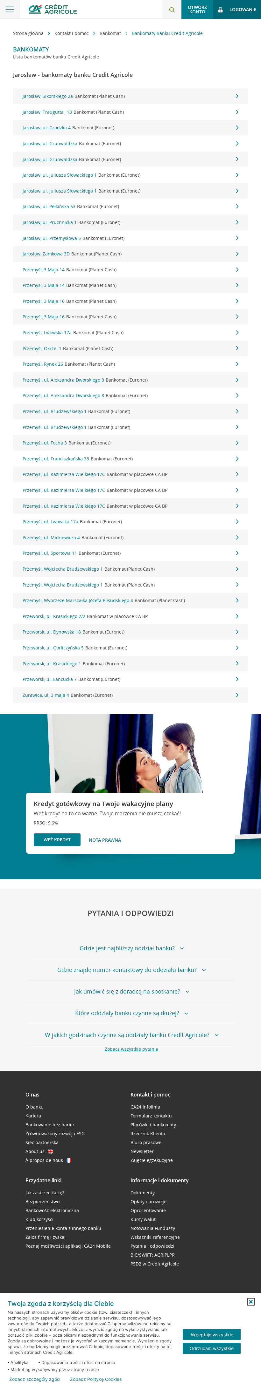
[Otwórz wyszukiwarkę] (171, 9)
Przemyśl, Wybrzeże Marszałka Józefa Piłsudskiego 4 (104, 600)
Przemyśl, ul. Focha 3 (66, 443)
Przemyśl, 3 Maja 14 (69, 270)
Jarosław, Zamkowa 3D (72, 254)
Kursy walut (143, 1219)
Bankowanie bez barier (49, 1125)
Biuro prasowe (145, 1142)
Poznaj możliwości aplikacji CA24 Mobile (68, 1246)
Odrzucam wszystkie (212, 1348)
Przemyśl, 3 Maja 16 (69, 301)
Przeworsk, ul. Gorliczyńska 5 (75, 648)
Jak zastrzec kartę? (44, 1193)
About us (35, 1151)
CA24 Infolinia (145, 1107)
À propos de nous (44, 1160)
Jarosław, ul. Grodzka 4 (68, 128)
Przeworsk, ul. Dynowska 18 (73, 632)
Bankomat (111, 33)
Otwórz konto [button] (197, 9)
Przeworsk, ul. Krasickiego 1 (74, 664)
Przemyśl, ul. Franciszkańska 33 (78, 459)
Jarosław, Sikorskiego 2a (74, 96)
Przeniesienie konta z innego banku (63, 1228)
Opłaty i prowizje (148, 1201)
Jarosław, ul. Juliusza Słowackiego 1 (81, 175)
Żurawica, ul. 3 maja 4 (68, 695)
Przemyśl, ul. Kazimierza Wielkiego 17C (95, 474)
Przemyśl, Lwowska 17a (73, 332)
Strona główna (29, 33)
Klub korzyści (39, 1219)
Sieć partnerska (42, 1142)
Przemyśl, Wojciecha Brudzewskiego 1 (89, 569)
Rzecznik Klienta (147, 1133)
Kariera (33, 1116)
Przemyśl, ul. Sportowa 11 (72, 553)
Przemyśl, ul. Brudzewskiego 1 (76, 411)
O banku (34, 1107)
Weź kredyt (57, 840)
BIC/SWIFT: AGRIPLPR (152, 1255)
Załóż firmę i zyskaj (45, 1237)
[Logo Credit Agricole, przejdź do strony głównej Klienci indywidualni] (53, 9)
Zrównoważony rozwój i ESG (55, 1133)
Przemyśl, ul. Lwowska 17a (72, 522)
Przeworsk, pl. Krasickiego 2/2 (85, 616)
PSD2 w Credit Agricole (154, 1264)
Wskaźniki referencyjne (155, 1237)
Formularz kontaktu (151, 1116)
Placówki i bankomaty (153, 1125)
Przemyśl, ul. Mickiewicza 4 (73, 537)
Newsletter (142, 1151)
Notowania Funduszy (152, 1228)
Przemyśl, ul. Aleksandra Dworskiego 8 (85, 380)
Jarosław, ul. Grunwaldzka (72, 143)
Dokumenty (142, 1193)
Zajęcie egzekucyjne (151, 1160)
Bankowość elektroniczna (52, 1210)
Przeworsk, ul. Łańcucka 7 (71, 679)
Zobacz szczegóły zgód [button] (34, 1379)
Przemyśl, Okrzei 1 (68, 348)
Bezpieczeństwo (42, 1201)
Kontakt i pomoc (72, 33)
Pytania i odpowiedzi (152, 1246)
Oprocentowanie (148, 1210)
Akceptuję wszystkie (211, 1334)
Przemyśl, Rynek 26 (69, 364)
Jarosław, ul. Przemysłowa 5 (73, 238)
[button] (250, 1301)
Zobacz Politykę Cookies (96, 1379)
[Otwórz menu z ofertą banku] (10, 9)
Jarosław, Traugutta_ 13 (73, 112)
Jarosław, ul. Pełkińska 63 (71, 206)
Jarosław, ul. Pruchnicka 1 (71, 222)
